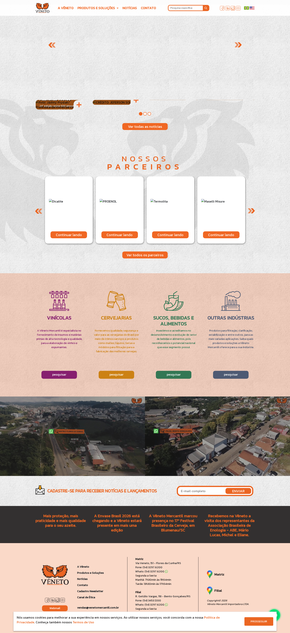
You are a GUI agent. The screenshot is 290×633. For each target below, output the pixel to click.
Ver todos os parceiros (145, 255)
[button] (140, 114)
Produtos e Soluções (90, 573)
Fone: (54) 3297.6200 (148, 567)
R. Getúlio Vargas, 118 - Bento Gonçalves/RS (162, 596)
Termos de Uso (83, 622)
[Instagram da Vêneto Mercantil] (233, 7)
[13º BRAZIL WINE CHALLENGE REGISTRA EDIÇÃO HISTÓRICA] (117, 102)
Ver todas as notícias (145, 126)
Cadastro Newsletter (90, 591)
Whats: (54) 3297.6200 (150, 571)
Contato (82, 585)
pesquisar (59, 374)
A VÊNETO (66, 7)
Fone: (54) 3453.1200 (148, 600)
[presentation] (52, 45)
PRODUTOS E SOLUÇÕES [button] (97, 7)
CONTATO (148, 7)
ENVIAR (238, 491)
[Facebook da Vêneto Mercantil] (222, 7)
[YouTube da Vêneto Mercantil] (238, 7)
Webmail (55, 608)
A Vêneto (83, 567)
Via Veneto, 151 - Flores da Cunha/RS (158, 563)
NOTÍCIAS (130, 7)
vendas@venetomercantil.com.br (98, 608)
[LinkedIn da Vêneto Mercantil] (227, 7)
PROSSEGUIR (259, 621)
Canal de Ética (86, 597)
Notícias (82, 579)
